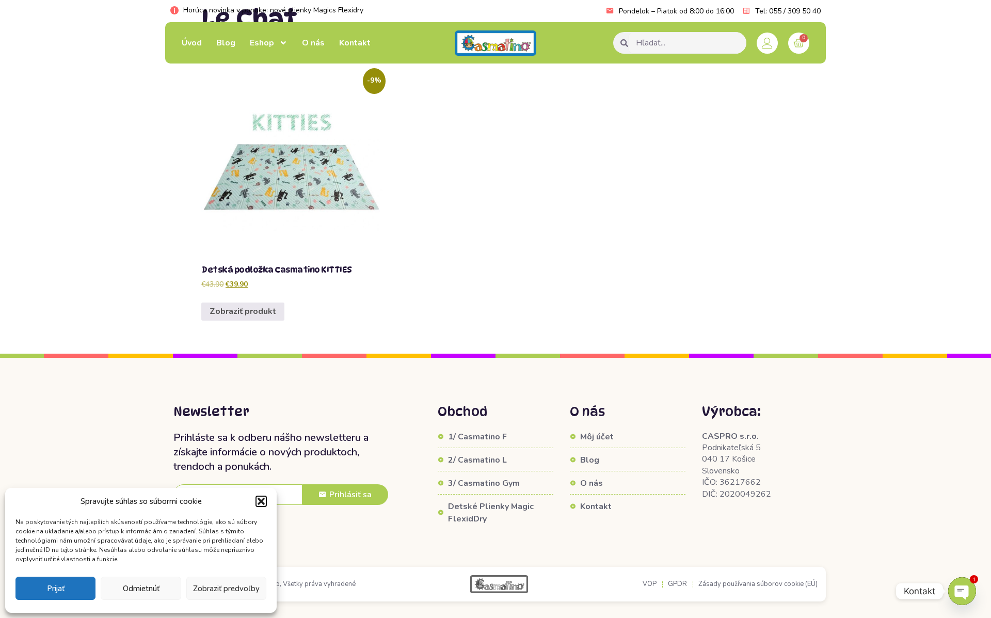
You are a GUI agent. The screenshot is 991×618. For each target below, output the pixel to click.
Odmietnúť (141, 588)
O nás (313, 43)
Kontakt (355, 43)
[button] (261, 501)
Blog (225, 43)
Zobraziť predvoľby (226, 588)
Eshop (262, 43)
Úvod (192, 43)
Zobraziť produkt (243, 311)
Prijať (56, 588)
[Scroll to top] (28, 595)
